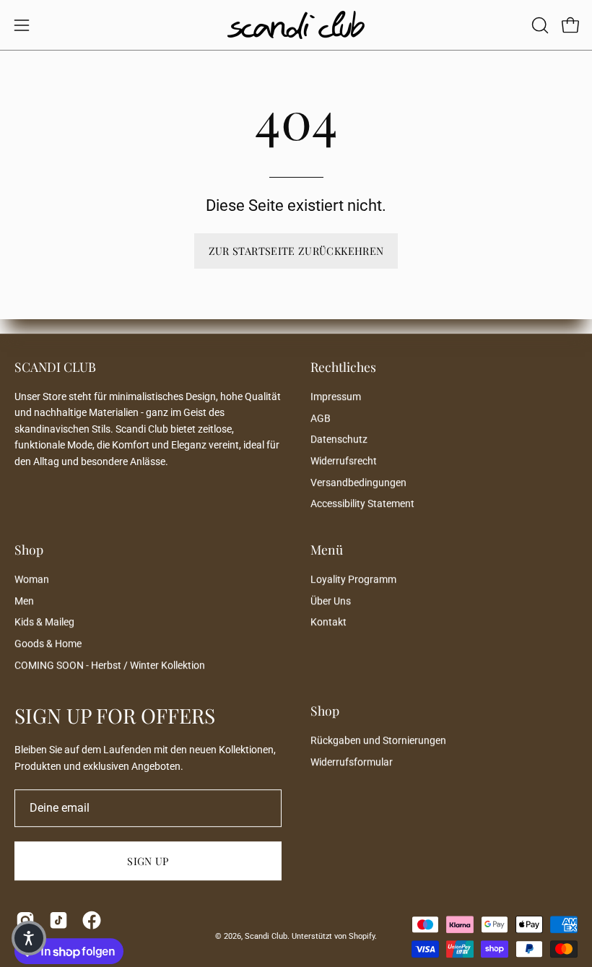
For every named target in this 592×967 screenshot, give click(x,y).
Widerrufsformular (351, 762)
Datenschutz (338, 440)
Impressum (335, 397)
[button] (538, 25)
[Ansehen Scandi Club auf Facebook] (92, 921)
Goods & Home (48, 644)
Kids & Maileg (44, 622)
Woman (31, 579)
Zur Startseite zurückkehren (296, 250)
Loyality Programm (353, 579)
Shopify (362, 936)
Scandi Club (266, 936)
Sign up (148, 861)
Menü (326, 550)
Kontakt (328, 622)
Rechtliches (343, 367)
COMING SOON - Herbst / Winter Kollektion (109, 665)
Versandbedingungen (358, 483)
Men (24, 601)
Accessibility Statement (362, 504)
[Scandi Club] (296, 25)
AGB (320, 418)
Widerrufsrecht (343, 461)
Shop (28, 550)
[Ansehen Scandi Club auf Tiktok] (58, 921)
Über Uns (330, 601)
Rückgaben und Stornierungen (378, 740)
